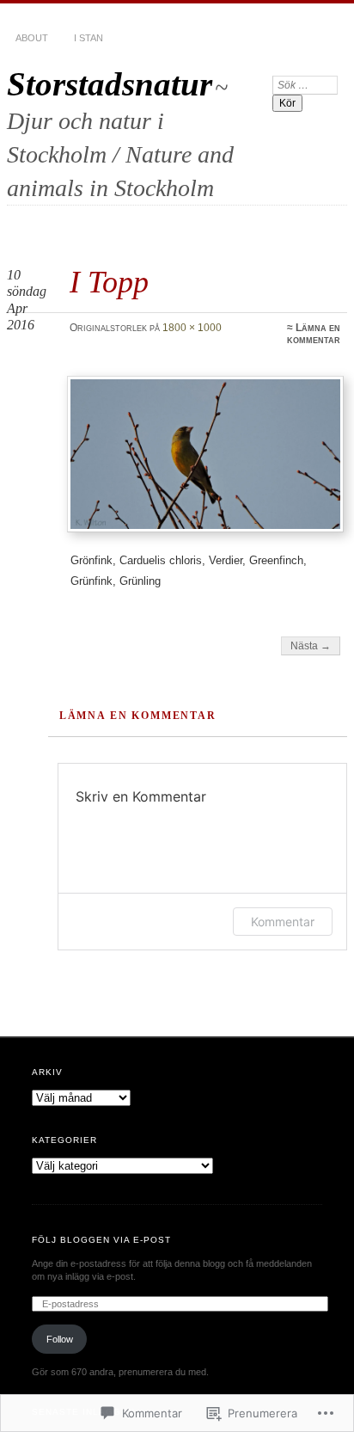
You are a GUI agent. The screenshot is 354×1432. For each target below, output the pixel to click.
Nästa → (310, 646)
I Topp (109, 281)
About (31, 38)
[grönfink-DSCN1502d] (205, 454)
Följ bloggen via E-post (101, 1240)
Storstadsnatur (109, 83)
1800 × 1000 (192, 328)
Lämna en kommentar (313, 334)
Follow (59, 1339)
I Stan (88, 38)
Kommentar (282, 921)
